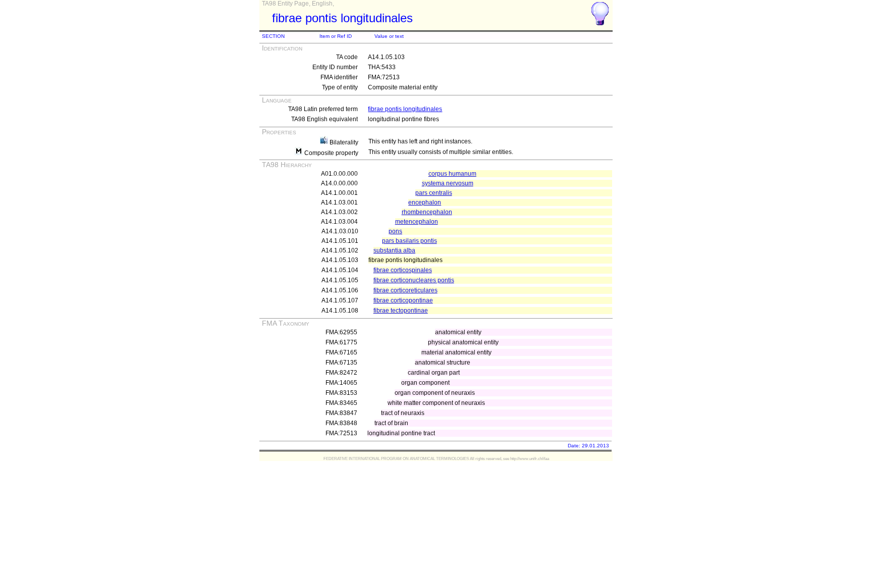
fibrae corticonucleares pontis (413, 280)
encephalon (424, 202)
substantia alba (394, 250)
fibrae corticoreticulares (405, 290)
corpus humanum (452, 173)
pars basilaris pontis (409, 240)
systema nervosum (447, 183)
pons (395, 231)
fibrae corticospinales (402, 270)
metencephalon (416, 221)
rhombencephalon (427, 212)
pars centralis (433, 192)
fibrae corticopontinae (403, 300)
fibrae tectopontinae (400, 310)
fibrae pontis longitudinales (405, 109)
